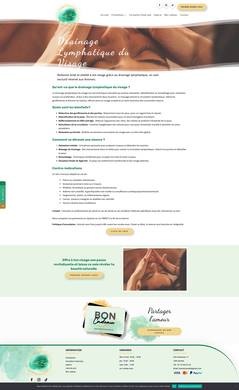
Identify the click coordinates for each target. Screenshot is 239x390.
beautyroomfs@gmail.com (190, 368)
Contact (184, 15)
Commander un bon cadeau (160, 331)
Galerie (158, 15)
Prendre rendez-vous (192, 7)
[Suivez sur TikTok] (46, 380)
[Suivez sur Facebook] (159, 5)
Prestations (117, 15)
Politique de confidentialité (190, 386)
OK (174, 386)
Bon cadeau (170, 15)
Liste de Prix (119, 231)
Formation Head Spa (140, 15)
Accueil (105, 15)
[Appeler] (3, 206)
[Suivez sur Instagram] (166, 5)
